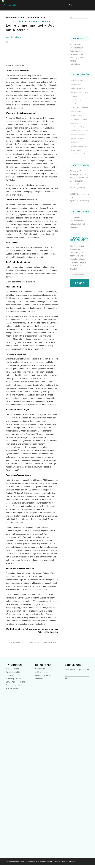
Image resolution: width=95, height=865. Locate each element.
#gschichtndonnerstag (77, 80)
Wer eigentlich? (76, 48)
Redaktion (51, 642)
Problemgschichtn (77, 187)
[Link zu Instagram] (91, 5)
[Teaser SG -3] (32, 51)
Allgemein (74, 171)
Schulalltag (81, 138)
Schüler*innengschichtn (80, 194)
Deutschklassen (75, 104)
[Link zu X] (88, 5)
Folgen (79, 283)
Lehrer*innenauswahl (76, 130)
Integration (84, 119)
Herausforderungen (76, 115)
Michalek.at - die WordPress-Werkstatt (41, 861)
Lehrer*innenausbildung (77, 127)
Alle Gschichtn (12, 688)
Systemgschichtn (22, 21)
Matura (86, 130)
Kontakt (73, 61)
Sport (86, 146)
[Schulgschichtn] (9, 5)
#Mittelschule (74, 88)
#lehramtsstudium (76, 84)
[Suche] (69, 5)
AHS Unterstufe (76, 221)
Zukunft (83, 154)
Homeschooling (75, 119)
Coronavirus (74, 96)
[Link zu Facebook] (84, 5)
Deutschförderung (76, 100)
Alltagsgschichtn (77, 174)
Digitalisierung (84, 107)
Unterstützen (75, 64)
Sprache (73, 150)
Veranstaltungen (76, 54)
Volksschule (75, 217)
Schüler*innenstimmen (77, 146)
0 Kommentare (33, 642)
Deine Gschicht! (76, 51)
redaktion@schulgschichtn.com (78, 669)
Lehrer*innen (74, 123)
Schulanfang (74, 142)
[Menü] (74, 5)
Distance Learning (76, 111)
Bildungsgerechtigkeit (76, 92)
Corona (86, 92)
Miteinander (74, 134)
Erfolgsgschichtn (77, 178)
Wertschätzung (75, 154)
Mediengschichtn (77, 58)
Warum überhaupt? (78, 45)
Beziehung (82, 88)
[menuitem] (69, 5)
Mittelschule (82, 134)
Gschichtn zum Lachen (15, 685)
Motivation (73, 138)
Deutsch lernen (75, 107)
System (79, 150)
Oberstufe (74, 227)
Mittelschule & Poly (41, 21)
